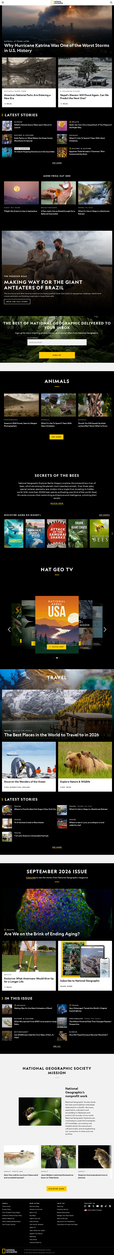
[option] (21, 198)
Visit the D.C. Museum (36, 1224)
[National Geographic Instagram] (85, 1206)
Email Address (32, 338)
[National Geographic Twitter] (93, 1206)
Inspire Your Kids (35, 1218)
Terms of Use (6, 1206)
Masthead (33, 1236)
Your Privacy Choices (8, 1224)
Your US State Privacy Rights (11, 1212)
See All (57, 1046)
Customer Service (62, 1209)
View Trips (65, 787)
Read (9, 104)
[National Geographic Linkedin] (101, 1206)
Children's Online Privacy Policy (12, 1215)
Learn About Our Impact (37, 1230)
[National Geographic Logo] (9, 1252)
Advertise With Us (35, 1242)
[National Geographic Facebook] (89, 1206)
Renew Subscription (63, 1212)
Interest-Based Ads (8, 1218)
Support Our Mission (36, 1233)
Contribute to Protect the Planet (67, 1224)
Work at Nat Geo (62, 1218)
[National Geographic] (57, 2)
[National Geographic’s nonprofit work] (57, 1112)
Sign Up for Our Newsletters (66, 1221)
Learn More (66, 986)
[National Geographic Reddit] (110, 1206)
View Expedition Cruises (17, 787)
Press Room (33, 1239)
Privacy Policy (6, 1209)
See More (57, 163)
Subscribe (31, 877)
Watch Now (57, 503)
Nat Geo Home (34, 1206)
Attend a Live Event (36, 1209)
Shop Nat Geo (34, 1221)
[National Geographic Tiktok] (106, 1206)
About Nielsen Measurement (11, 1221)
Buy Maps (33, 1215)
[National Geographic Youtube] (97, 1206)
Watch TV (33, 1227)
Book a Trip (33, 1212)
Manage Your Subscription (65, 1215)
